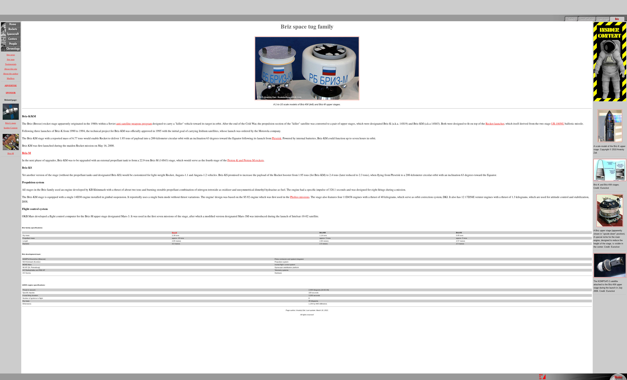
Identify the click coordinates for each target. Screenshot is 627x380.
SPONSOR (11, 92)
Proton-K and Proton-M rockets (245, 160)
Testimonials (10, 64)
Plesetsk (276, 138)
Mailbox (11, 78)
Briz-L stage (10, 123)
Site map (11, 59)
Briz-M (11, 153)
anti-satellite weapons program (134, 123)
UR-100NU (557, 123)
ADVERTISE (11, 85)
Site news (11, 54)
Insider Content (10, 128)
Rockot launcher (495, 123)
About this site (10, 69)
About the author (10, 73)
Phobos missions (299, 197)
